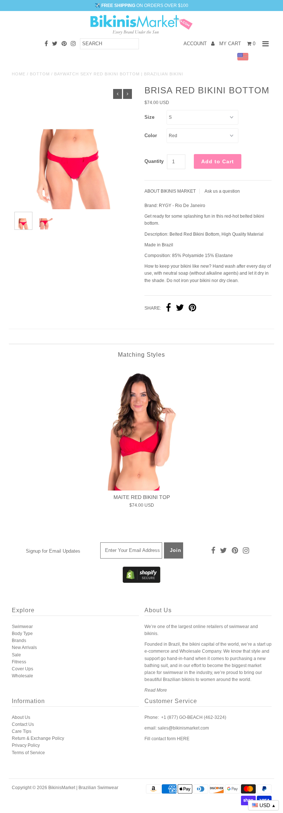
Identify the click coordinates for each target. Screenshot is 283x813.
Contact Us (23, 724)
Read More (155, 690)
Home (18, 74)
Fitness (19, 661)
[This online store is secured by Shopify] (141, 581)
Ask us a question (222, 191)
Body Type (22, 633)
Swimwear (22, 626)
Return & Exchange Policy (38, 738)
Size (149, 117)
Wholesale (22, 675)
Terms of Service (28, 752)
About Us (21, 717)
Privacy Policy (26, 745)
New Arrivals (24, 647)
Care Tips (21, 731)
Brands (19, 640)
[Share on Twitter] (180, 308)
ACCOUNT (196, 43)
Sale (16, 654)
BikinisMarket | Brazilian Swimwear (83, 787)
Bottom (40, 74)
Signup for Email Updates (53, 551)
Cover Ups (22, 668)
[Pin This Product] (192, 308)
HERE (183, 738)
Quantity (154, 161)
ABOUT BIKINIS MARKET (170, 191)
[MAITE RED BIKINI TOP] (141, 428)
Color (150, 135)
